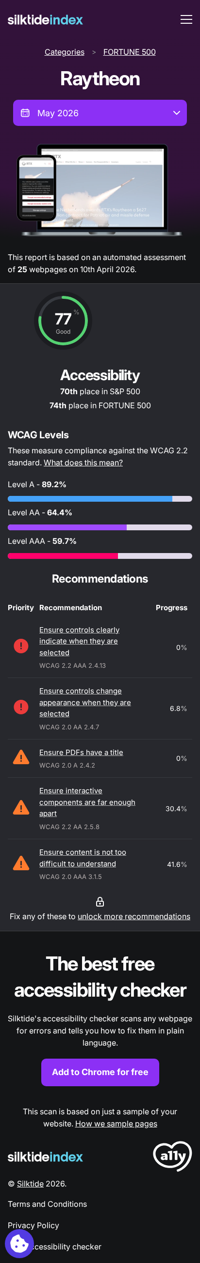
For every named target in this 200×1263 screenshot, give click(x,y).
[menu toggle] (186, 19)
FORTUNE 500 (129, 52)
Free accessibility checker (54, 1246)
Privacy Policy (33, 1225)
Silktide (30, 1183)
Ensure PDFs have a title (81, 752)
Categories (64, 52)
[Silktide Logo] (45, 1157)
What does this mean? (83, 462)
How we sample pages (116, 1123)
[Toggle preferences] (19, 1243)
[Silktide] (45, 20)
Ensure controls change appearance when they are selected (85, 702)
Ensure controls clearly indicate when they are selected (79, 641)
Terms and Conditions (47, 1204)
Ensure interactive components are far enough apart (87, 802)
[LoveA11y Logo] (172, 1158)
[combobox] (100, 113)
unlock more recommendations (134, 916)
